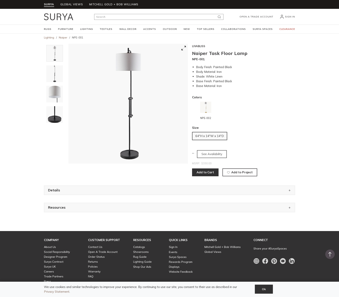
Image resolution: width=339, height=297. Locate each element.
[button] (47, 29)
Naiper (63, 37)
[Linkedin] (292, 261)
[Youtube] (283, 261)
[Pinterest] (274, 261)
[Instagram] (256, 261)
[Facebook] (265, 261)
